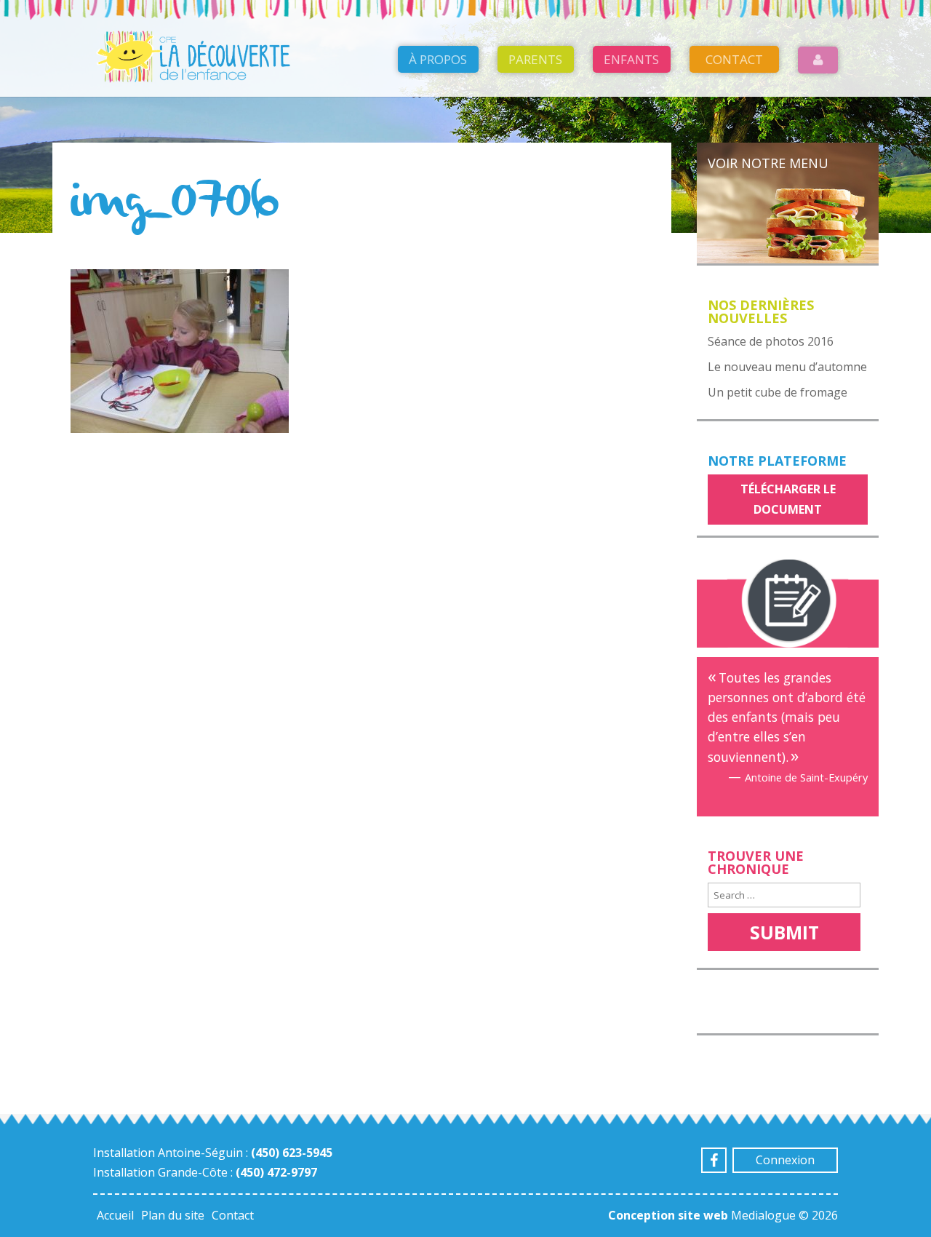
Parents (535, 59)
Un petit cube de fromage (777, 392)
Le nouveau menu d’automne (787, 367)
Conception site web (668, 1215)
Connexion (785, 1160)
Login (818, 60)
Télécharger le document (788, 499)
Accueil (115, 1215)
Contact (734, 59)
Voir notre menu (768, 163)
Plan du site (172, 1215)
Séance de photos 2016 (771, 341)
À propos (438, 59)
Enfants (631, 59)
